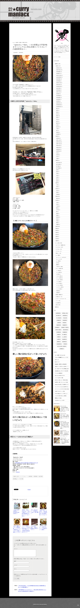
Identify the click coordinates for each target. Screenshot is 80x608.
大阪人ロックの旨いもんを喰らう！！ (62, 366)
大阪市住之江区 (58, 82)
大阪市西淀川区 (58, 104)
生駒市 (57, 192)
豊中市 (57, 108)
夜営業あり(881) (65, 313)
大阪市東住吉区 (58, 86)
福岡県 (57, 240)
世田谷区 (57, 217)
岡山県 (57, 234)
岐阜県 (57, 230)
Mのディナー (57, 361)
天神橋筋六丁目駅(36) (64, 327)
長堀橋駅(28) (65, 332)
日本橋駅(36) (57, 327)
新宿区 (57, 213)
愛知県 (57, 228)
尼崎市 (57, 169)
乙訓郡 (57, 158)
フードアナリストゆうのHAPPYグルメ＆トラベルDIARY (65, 386)
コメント (16, 548)
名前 (15, 561)
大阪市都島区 (58, 95)
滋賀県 (57, 182)
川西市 (57, 177)
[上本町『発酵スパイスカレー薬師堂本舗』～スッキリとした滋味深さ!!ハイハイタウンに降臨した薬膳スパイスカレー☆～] (17, 519)
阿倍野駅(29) (59, 332)
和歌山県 (57, 196)
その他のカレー (58, 296)
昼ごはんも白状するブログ (60, 375)
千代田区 (57, 206)
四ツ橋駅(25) (64, 334)
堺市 (57, 130)
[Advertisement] (30, 31)
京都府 (57, 136)
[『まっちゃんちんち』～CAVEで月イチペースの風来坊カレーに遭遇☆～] (43, 519)
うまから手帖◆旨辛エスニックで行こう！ (63, 357)
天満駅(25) (58, 336)
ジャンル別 (57, 242)
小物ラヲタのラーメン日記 (60, 391)
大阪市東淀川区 (58, 106)
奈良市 (57, 190)
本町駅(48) (64, 322)
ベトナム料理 (58, 281)
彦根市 (57, 186)
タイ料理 (57, 274)
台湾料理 (57, 292)
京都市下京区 (58, 143)
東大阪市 (57, 126)
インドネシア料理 (59, 285)
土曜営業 (30, 476)
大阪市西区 (58, 73)
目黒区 (57, 215)
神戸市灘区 (58, 166)
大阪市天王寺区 (58, 75)
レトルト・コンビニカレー (60, 298)
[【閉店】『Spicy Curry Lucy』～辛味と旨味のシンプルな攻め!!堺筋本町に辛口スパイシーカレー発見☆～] (26, 503)
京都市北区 (58, 138)
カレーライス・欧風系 (59, 245)
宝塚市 (57, 175)
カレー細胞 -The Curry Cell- (60, 355)
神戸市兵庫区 (58, 164)
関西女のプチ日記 (58, 398)
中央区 (57, 202)
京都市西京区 (58, 149)
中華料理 (57, 290)
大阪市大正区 (58, 91)
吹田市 (57, 117)
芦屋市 (57, 173)
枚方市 (57, 121)
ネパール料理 (58, 272)
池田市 (57, 110)
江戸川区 (57, 209)
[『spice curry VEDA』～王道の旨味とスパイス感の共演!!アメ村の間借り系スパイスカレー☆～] (43, 503)
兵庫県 (57, 160)
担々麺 (57, 262)
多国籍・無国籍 (58, 294)
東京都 (57, 200)
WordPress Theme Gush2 (40, 605)
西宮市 (57, 171)
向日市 (57, 156)
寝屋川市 (57, 123)
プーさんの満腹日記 (58, 373)
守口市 (57, 119)
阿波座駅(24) (64, 339)
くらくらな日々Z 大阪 (59, 377)
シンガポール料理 (59, 279)
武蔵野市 (57, 224)
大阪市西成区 (58, 80)
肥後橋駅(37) (65, 325)
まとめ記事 (57, 302)
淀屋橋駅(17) (62, 348)
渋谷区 (57, 204)
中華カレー (57, 253)
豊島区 (57, 222)
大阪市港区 (58, 93)
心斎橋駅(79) (59, 320)
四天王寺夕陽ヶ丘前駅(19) (61, 346)
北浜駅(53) (59, 322)
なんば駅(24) (64, 336)
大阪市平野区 (58, 88)
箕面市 (57, 112)
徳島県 (57, 236)
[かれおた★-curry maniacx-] (40, 0)
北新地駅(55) (65, 320)
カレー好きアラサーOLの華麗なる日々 (62, 368)
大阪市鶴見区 (58, 99)
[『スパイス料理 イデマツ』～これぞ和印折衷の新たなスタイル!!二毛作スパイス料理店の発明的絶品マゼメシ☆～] (26, 519)
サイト (15, 568)
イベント (57, 300)
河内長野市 (58, 134)
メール (15, 565)
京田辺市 (57, 154)
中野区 (57, 220)
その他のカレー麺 (59, 266)
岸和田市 (57, 132)
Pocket (29, 489)
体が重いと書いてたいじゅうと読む (61, 382)
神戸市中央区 (58, 162)
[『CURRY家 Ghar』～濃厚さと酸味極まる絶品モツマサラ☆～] (34, 519)
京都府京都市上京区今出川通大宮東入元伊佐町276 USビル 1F (26, 462)
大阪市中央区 (58, 69)
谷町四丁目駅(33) (58, 329)
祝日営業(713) (58, 315)
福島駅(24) (58, 341)
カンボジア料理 (58, 283)
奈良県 (57, 188)
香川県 (57, 238)
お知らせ (57, 304)
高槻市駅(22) (64, 341)
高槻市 (57, 115)
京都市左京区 (58, 147)
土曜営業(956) (58, 313)
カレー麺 (57, 255)
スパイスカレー (23, 476)
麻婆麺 (57, 264)
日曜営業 (35, 476)
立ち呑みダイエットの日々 (60, 400)
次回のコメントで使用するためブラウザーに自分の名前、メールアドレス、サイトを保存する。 (30, 575)
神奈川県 (57, 226)
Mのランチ (57, 359)
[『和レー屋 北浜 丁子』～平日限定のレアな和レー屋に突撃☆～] (34, 503)
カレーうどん (58, 259)
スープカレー (58, 249)
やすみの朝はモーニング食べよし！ (61, 393)
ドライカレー (58, 251)
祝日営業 (41, 476)
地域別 (56, 63)
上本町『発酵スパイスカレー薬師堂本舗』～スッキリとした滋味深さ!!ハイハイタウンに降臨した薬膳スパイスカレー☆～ (17, 530)
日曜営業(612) (65, 315)
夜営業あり (15, 478)
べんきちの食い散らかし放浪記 (60, 395)
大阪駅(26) (58, 334)
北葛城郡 (57, 194)
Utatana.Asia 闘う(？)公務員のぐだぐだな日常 (63, 384)
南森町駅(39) (59, 325)
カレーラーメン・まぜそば (60, 257)
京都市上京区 (16, 476)
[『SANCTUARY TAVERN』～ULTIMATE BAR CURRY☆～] (17, 503)
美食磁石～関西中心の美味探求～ (61, 364)
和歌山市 (57, 198)
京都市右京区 (58, 145)
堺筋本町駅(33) (65, 329)
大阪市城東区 (58, 97)
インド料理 (58, 270)
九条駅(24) (58, 339)
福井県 (57, 232)
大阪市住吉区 (58, 84)
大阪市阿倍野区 (58, 77)
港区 (57, 211)
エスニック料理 (58, 268)
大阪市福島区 (58, 71)
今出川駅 (21, 478)
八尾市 (57, 128)
